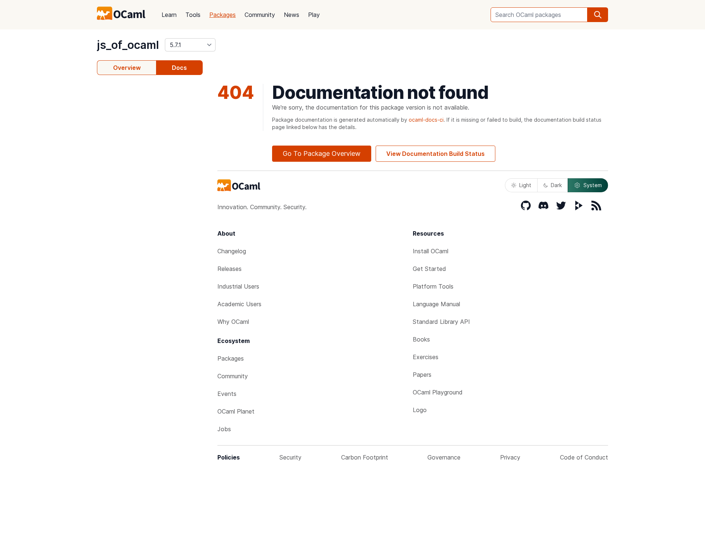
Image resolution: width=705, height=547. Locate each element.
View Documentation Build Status (435, 153)
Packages (222, 14)
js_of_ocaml (128, 44)
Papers (422, 374)
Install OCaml (430, 251)
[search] (598, 14)
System (592, 185)
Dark (556, 185)
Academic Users (239, 304)
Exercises (425, 357)
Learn (169, 14)
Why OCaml (233, 321)
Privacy (510, 457)
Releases (229, 268)
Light (525, 185)
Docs (179, 67)
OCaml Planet (235, 411)
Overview (127, 67)
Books (421, 339)
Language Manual (436, 304)
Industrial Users (238, 286)
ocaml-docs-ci (426, 120)
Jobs (224, 429)
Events (226, 393)
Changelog (231, 251)
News (291, 14)
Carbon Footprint (364, 457)
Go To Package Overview (322, 153)
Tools (192, 14)
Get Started (429, 268)
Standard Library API (441, 321)
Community (260, 14)
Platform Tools (433, 286)
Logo (420, 410)
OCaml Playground (438, 392)
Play (314, 14)
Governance (443, 457)
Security (290, 457)
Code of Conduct (584, 457)
